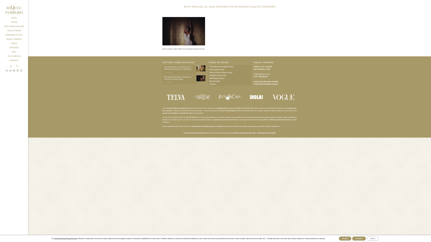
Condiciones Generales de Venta (266, 81)
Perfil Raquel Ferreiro (217, 78)
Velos (248, 108)
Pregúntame (275, 126)
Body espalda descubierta (280, 120)
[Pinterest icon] (17, 70)
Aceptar (345, 238)
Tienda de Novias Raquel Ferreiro (221, 67)
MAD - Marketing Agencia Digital (264, 133)
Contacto (212, 84)
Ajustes (372, 238)
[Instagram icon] (21, 70)
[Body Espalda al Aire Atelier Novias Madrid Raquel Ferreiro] (183, 45)
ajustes (322, 238)
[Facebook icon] (6, 70)
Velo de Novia (191, 117)
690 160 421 (263, 77)
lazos (176, 110)
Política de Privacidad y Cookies (266, 84)
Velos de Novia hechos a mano (220, 72)
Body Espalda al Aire (216, 70)
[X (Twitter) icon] (10, 70)
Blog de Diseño (214, 81)
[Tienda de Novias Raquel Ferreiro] (14, 8)
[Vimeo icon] (14, 70)
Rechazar (359, 238)
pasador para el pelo (220, 120)
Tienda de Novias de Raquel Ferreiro (179, 108)
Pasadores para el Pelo (217, 75)
